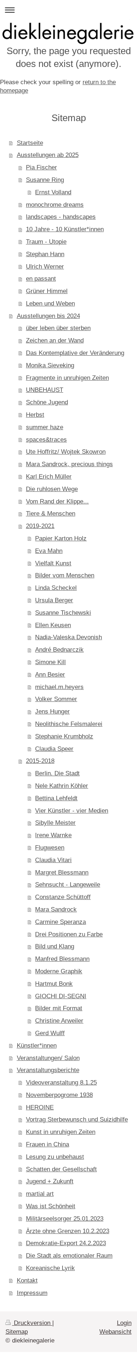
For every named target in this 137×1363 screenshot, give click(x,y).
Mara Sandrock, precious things (69, 464)
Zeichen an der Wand (55, 340)
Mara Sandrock (56, 909)
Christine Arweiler (59, 1020)
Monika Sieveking (50, 365)
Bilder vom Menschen (64, 575)
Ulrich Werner (45, 266)
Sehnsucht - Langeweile (67, 884)
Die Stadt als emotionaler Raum (69, 1255)
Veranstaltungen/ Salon (48, 1058)
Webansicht (115, 1331)
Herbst (35, 414)
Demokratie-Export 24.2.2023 (66, 1243)
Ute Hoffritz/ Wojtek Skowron (66, 451)
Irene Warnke (53, 835)
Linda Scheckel (56, 587)
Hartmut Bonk (54, 983)
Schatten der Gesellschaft (61, 1169)
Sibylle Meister (55, 822)
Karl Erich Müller (49, 476)
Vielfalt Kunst (53, 563)
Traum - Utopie (46, 241)
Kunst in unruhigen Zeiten (60, 1131)
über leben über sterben (58, 328)
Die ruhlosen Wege (52, 489)
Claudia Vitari (53, 860)
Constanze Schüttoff (63, 897)
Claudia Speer (54, 748)
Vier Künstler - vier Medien (71, 810)
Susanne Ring (45, 179)
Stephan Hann (45, 254)
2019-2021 (40, 526)
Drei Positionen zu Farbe (69, 934)
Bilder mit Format (58, 1008)
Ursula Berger (54, 600)
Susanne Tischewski (63, 612)
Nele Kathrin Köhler (61, 785)
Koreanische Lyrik (50, 1268)
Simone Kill (50, 662)
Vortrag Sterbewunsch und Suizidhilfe (77, 1119)
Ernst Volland (53, 192)
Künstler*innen (37, 1045)
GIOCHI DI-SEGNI (60, 996)
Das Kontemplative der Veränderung (75, 352)
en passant (41, 278)
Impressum (32, 1292)
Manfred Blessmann (62, 958)
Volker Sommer (56, 699)
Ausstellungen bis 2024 (48, 315)
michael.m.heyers (59, 687)
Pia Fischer (41, 167)
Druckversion (32, 1322)
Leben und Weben (50, 303)
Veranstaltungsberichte (48, 1070)
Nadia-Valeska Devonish (68, 637)
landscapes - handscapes (61, 216)
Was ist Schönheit (50, 1206)
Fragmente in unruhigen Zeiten (67, 377)
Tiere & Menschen (50, 513)
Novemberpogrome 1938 (59, 1094)
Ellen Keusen (53, 625)
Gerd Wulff (50, 1033)
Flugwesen (49, 847)
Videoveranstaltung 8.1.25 (61, 1082)
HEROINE (40, 1107)
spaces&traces (46, 439)
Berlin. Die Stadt (57, 773)
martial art (40, 1193)
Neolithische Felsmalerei (68, 723)
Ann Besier (50, 674)
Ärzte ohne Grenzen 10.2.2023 (67, 1231)
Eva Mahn (48, 550)
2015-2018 (40, 760)
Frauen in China (47, 1144)
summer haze (44, 427)
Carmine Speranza (60, 921)
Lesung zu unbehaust (55, 1156)
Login (124, 1322)
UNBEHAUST (44, 389)
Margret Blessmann (61, 872)
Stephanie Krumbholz (64, 736)
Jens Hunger (52, 711)
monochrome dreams (55, 204)
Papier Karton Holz (61, 538)
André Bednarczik (59, 649)
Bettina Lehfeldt (56, 798)
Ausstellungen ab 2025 (48, 154)
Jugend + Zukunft (49, 1181)
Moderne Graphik (58, 971)
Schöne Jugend (47, 402)
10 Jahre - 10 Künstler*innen (65, 229)
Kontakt (27, 1280)
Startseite (30, 142)
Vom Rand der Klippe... (57, 501)
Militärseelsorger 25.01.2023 (64, 1218)
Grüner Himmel (47, 291)
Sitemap (16, 1331)
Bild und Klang (54, 946)
